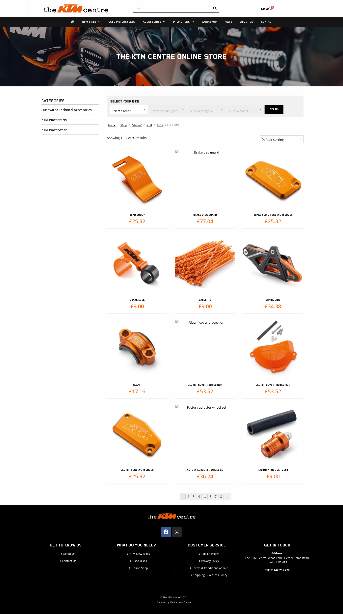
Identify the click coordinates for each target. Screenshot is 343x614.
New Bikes (89, 22)
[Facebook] (166, 532)
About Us (246, 22)
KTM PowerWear (54, 130)
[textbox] (129, 109)
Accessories (152, 22)
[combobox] (129, 109)
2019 (160, 125)
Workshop (209, 22)
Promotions (181, 22)
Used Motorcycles (121, 22)
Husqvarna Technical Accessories (66, 110)
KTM (149, 125)
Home (112, 125)
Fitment (137, 125)
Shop (123, 125)
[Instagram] (177, 532)
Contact (267, 22)
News (228, 22)
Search (274, 109)
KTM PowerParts (54, 120)
